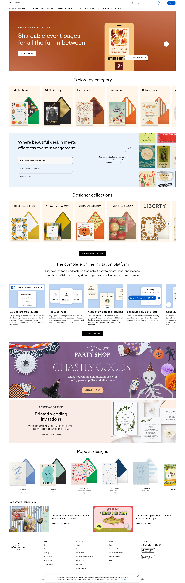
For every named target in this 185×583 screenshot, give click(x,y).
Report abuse (48, 564)
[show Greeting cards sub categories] (74, 8)
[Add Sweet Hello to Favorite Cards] (145, 493)
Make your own (87, 8)
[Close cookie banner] (138, 576)
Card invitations (17, 8)
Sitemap (46, 553)
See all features (92, 334)
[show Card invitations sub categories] (27, 8)
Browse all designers (92, 253)
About (78, 545)
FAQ (45, 545)
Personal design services (84, 557)
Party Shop (80, 560)
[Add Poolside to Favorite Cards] (53, 492)
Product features (114, 557)
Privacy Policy (122, 579)
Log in (161, 3)
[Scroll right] (168, 106)
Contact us (47, 549)
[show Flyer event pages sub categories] (52, 8)
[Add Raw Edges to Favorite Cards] (22, 492)
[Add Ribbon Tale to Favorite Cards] (114, 493)
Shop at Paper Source (51, 435)
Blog (110, 545)
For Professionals (112, 8)
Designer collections (116, 553)
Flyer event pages (41, 8)
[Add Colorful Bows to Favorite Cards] (84, 493)
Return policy (48, 557)
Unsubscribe (48, 560)
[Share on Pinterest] (149, 545)
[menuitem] (19, 8)
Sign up (171, 3)
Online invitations (115, 549)
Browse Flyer (27, 53)
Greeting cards (65, 8)
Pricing (78, 549)
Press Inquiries (81, 568)
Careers (79, 564)
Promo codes (80, 553)
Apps (110, 560)
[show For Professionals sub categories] (123, 8)
